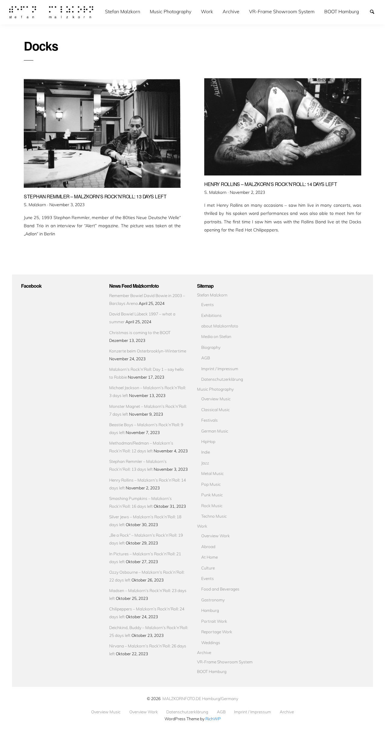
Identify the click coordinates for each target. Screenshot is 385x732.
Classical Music (215, 409)
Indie (205, 451)
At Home (209, 557)
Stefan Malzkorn (122, 11)
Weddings (210, 642)
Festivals (209, 420)
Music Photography (170, 11)
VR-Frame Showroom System (282, 11)
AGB (205, 357)
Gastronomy (213, 599)
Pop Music (211, 484)
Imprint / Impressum (219, 368)
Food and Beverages (220, 588)
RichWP (213, 718)
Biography (210, 347)
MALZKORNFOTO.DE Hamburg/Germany (200, 698)
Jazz (205, 462)
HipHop (208, 441)
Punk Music (212, 494)
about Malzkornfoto (219, 325)
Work (207, 11)
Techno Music (214, 516)
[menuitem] (122, 11)
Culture (208, 567)
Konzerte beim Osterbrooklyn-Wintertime (147, 350)
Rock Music (212, 505)
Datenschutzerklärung (222, 379)
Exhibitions (211, 315)
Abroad (208, 546)
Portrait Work (214, 621)
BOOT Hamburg (341, 11)
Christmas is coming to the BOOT (140, 332)
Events (207, 304)
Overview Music (216, 398)
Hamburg (210, 610)
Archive (231, 11)
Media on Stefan (216, 336)
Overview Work (215, 535)
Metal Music (212, 473)
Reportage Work (216, 631)
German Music (214, 430)
